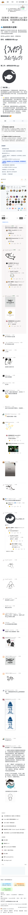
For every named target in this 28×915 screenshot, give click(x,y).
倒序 (24, 218)
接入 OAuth (10, 912)
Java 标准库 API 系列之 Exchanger (9, 167)
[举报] (25, 179)
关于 (2, 910)
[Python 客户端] (14, 901)
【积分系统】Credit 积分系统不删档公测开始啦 (14, 832)
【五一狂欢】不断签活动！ (9, 822)
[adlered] (7, 503)
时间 (5, 120)
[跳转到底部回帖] (25, 215)
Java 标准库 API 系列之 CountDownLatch (11, 159)
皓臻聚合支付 (21, 894)
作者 (14, 120)
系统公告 (4, 179)
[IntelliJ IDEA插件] (9, 901)
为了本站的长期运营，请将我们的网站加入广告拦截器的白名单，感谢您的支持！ (14, 10)
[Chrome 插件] (10, 901)
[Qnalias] (7, 443)
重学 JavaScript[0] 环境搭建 (10, 846)
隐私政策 (21, 910)
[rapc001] (9, 271)
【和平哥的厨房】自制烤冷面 (8, 165)
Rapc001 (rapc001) (14, 271)
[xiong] (7, 282)
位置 (12, 187)
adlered (9, 502)
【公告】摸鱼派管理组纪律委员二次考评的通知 (12, 151)
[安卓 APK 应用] (12, 901)
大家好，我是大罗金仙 (8, 850)
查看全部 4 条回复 (9, 551)
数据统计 (11, 910)
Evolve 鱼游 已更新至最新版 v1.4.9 (11, 819)
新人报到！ (6, 840)
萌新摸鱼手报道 (5, 148)
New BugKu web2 (8, 860)
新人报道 (6, 853)
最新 (8, 2)
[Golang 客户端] (16, 901)
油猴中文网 (3, 894)
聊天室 (22, 2)
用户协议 (16, 910)
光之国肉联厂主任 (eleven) (13, 263)
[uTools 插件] (17, 901)
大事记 (18, 898)
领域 (21, 898)
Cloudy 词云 (3, 899)
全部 (3, 218)
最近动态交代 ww (6, 153)
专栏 (12, 2)
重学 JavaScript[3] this (8, 857)
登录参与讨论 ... (5, 222)
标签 (25, 898)
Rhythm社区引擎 (12, 898)
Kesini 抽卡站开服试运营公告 (10, 826)
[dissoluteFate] (7, 238)
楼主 (7, 218)
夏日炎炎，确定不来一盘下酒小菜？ (9, 171)
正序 (21, 218)
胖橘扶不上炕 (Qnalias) (12, 443)
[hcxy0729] (7, 230)
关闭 (25, 864)
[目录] (22, 179)
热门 (17, 2)
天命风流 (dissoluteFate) (13, 238)
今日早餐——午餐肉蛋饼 (7, 174)
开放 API (5, 912)
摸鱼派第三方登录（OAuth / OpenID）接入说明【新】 (15, 829)
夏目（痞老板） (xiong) (13, 281)
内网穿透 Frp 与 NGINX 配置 (8, 169)
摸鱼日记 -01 (6, 843)
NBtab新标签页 (14, 894)
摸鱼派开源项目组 (4, 898)
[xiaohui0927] (7, 321)
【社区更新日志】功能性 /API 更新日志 (12, 816)
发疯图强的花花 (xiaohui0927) (14, 321)
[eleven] (7, 263)
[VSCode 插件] (13, 901)
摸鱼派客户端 (3, 901)
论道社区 (8, 894)
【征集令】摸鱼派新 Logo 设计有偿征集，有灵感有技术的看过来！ (14, 162)
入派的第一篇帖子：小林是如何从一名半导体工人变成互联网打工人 (14, 156)
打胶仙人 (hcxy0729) (12, 230)
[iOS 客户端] (6, 901)
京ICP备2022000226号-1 (22, 907)
